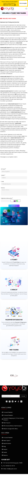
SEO (20, 54)
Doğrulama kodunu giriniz (6, 198)
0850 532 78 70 (7, 5)
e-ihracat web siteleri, (16, 96)
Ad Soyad (3, 169)
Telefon (2, 175)
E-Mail (2, 181)
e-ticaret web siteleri (5, 96)
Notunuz (3, 187)
